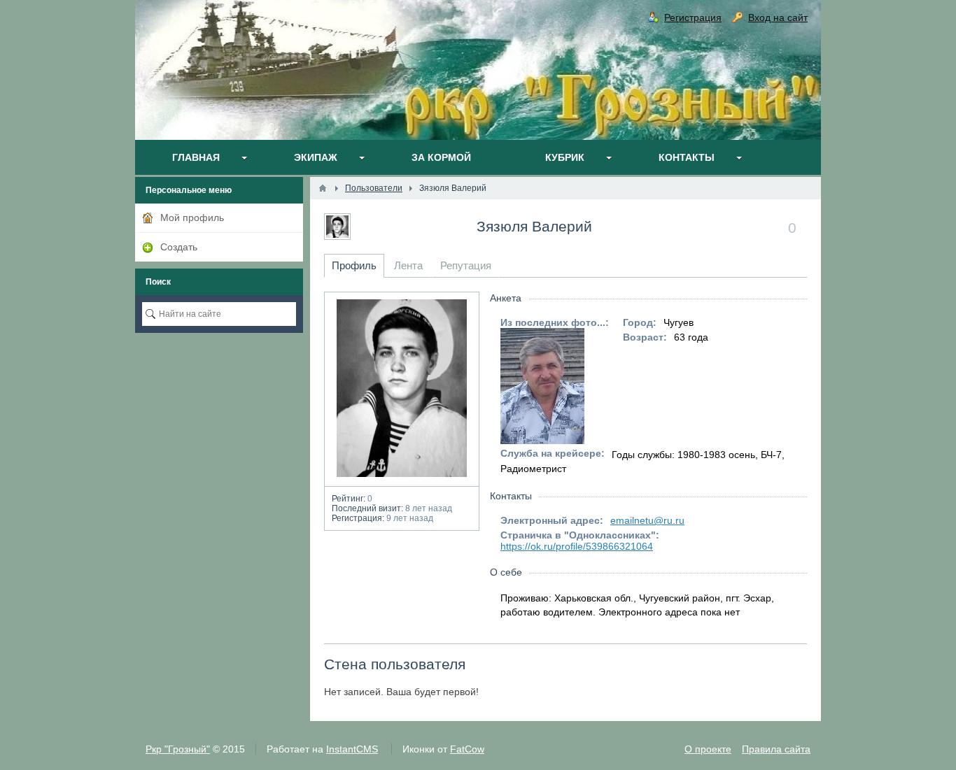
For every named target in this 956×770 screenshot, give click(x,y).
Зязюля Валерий (534, 226)
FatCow (467, 749)
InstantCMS (352, 749)
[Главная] (322, 188)
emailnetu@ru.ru (647, 520)
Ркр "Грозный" (178, 749)
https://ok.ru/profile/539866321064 (576, 546)
